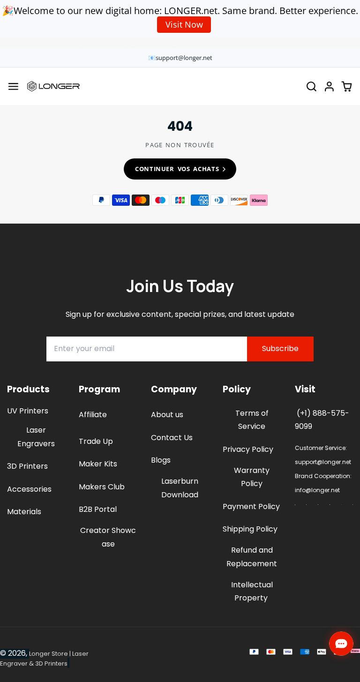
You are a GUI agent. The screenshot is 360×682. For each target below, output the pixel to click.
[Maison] (53, 86)
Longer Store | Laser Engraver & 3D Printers (44, 658)
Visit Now (184, 24)
